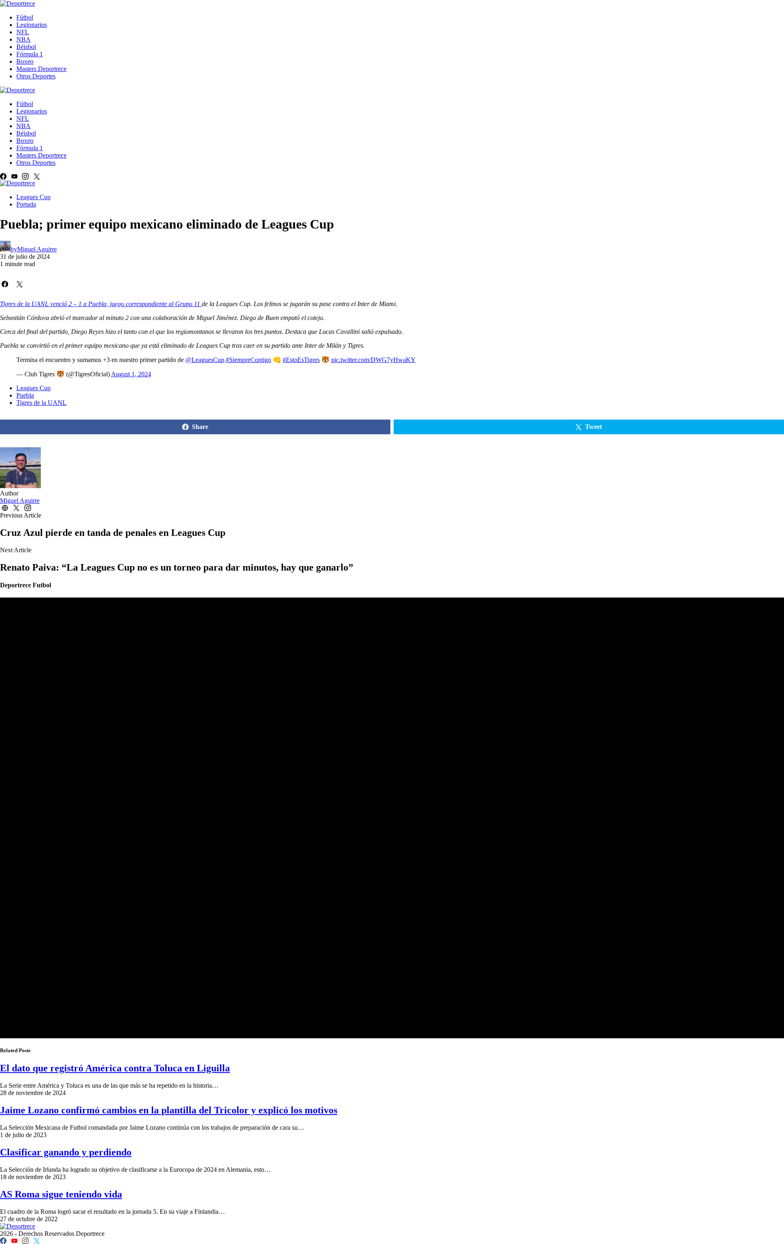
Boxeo (24, 61)
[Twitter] (36, 176)
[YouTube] (14, 176)
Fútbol (24, 17)
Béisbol (26, 46)
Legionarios (31, 24)
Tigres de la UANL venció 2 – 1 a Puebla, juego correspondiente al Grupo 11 (101, 303)
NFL (22, 32)
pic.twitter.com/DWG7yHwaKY (373, 359)
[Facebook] (3, 176)
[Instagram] (25, 176)
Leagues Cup (33, 196)
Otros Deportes (36, 76)
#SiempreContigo (248, 359)
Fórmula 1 (29, 54)
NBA (23, 39)
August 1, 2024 (131, 374)
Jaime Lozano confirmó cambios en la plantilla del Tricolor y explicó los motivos (168, 1110)
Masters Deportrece (41, 68)
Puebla (25, 395)
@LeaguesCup (204, 359)
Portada (26, 204)
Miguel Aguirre (20, 500)
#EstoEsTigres (301, 359)
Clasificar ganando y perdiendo (65, 1152)
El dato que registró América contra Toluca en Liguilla (115, 1068)
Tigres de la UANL (41, 402)
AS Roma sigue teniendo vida (61, 1194)
